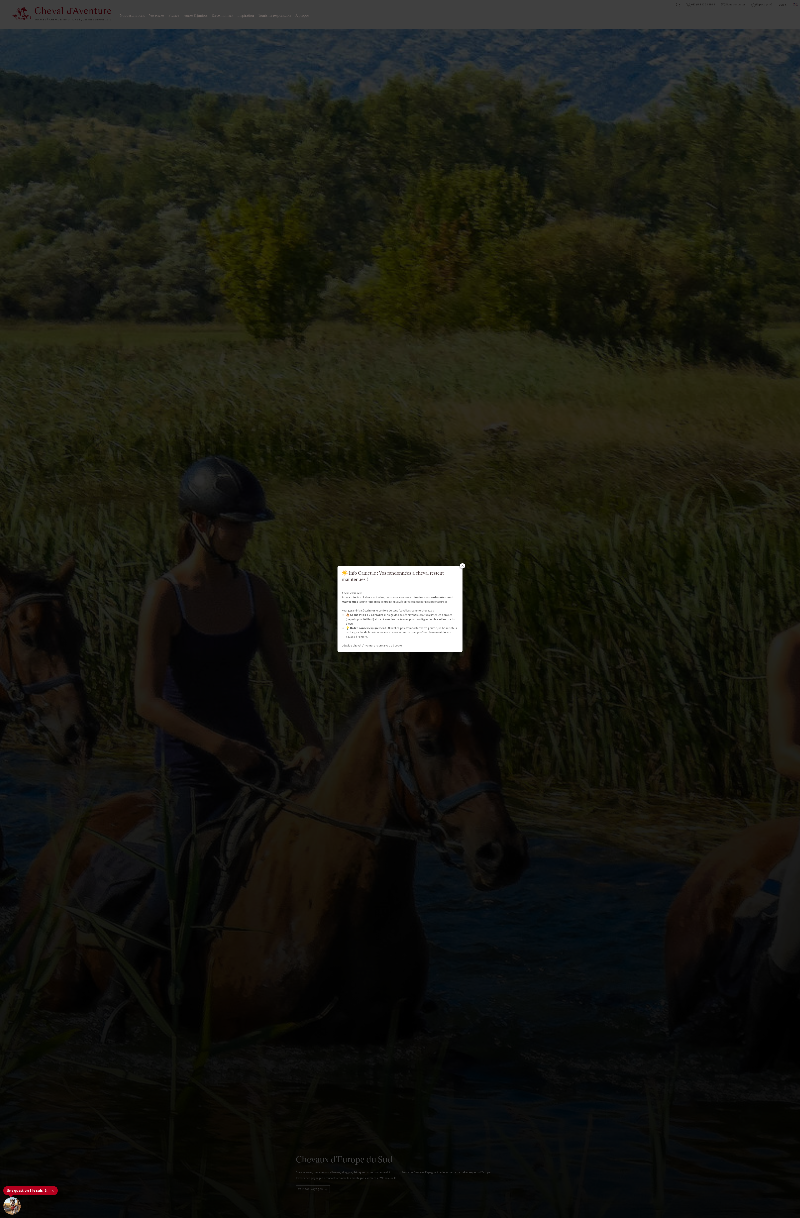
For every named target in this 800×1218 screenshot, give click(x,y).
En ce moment (222, 15)
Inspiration (246, 15)
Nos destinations (132, 15)
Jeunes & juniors (195, 15)
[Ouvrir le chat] (12, 1206)
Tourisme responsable (274, 15)
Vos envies (156, 15)
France (174, 15)
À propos (302, 15)
